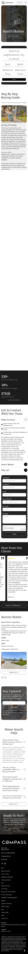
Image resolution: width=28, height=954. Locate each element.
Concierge (4, 889)
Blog (2, 909)
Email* (4, 491)
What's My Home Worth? (8, 892)
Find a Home (5, 874)
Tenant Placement (6, 903)
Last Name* (5, 484)
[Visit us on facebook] (2, 864)
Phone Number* (7, 499)
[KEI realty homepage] (8, 3)
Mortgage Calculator (7, 877)
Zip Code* (5, 506)
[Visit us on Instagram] (5, 864)
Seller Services (5, 886)
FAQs (2, 915)
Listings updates (6, 880)
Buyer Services (5, 871)
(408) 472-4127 (5, 931)
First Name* (5, 477)
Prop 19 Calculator (6, 894)
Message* (5, 513)
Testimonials (4, 912)
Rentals (3, 900)
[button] (25, 2)
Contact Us (4, 918)
